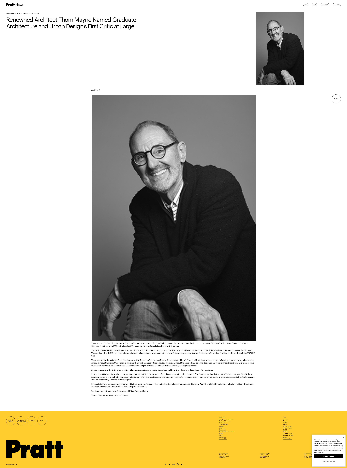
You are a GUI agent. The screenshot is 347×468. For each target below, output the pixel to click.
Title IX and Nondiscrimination (226, 431)
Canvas (285, 420)
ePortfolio (285, 419)
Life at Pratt (222, 428)
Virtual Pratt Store (287, 438)
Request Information (21, 421)
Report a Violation (287, 428)
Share (336, 99)
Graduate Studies (223, 424)
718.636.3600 (222, 457)
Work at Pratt (222, 437)
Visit (41, 421)
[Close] (343, 437)
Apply (314, 5)
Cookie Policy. (320, 452)
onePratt (285, 422)
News (19, 4)
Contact (31, 421)
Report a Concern (287, 426)
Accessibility (222, 429)
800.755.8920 (307, 457)
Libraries (285, 437)
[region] (329, 451)
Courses (221, 426)
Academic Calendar (288, 435)
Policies (285, 424)
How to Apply (10, 421)
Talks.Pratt (285, 431)
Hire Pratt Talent (223, 438)
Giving (220, 435)
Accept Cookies (329, 456)
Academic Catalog (287, 433)
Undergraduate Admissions (226, 419)
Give (305, 5)
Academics (222, 422)
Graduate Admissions (224, 420)
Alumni (221, 433)
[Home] (35, 449)
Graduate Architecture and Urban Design (22, 13)
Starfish (285, 429)
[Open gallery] (280, 48)
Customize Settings (328, 461)
